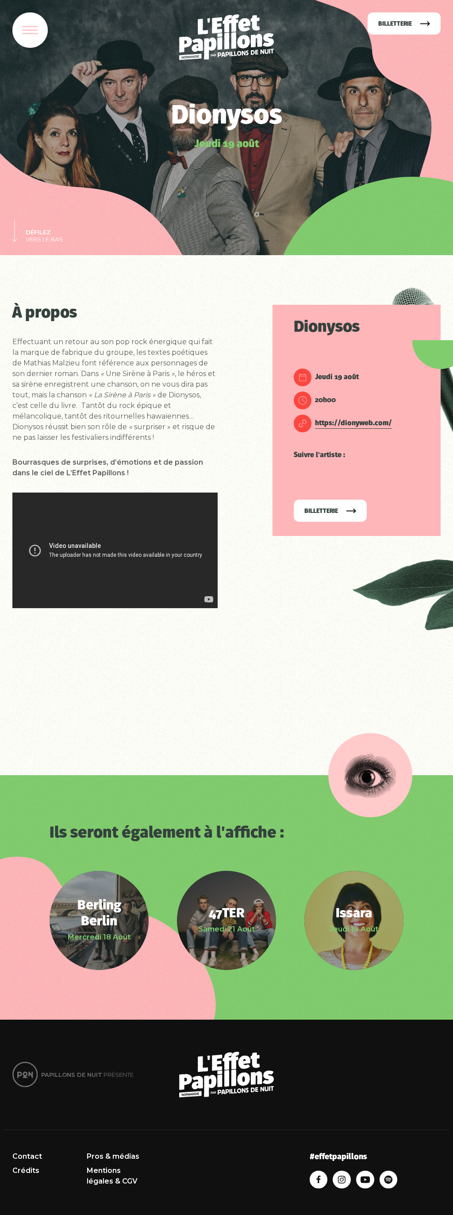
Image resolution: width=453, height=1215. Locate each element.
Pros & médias (113, 1156)
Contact (27, 1156)
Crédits (25, 1170)
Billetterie (321, 511)
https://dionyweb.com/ (353, 423)
